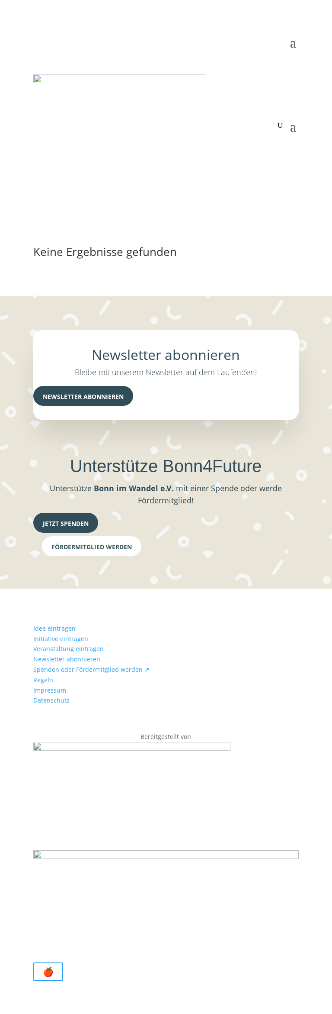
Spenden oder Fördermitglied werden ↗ (91, 669)
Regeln (43, 680)
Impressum (49, 690)
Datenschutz (51, 700)
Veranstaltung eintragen (68, 649)
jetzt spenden (66, 523)
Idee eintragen (54, 628)
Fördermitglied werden (91, 547)
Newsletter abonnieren (83, 396)
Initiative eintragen (60, 639)
